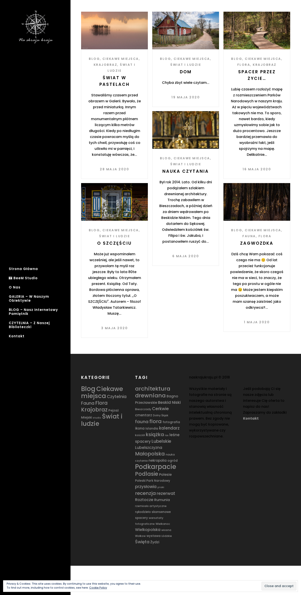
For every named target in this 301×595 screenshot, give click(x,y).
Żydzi (154, 542)
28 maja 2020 (114, 169)
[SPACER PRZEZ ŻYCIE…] (256, 30)
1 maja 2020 (257, 322)
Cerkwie (160, 409)
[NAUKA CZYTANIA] (185, 130)
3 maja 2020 (114, 328)
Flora (243, 64)
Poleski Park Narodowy (152, 481)
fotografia (171, 422)
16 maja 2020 (257, 169)
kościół (140, 435)
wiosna (166, 530)
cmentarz (143, 415)
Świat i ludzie (185, 64)
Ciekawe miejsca (120, 59)
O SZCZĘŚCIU (114, 243)
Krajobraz (105, 64)
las (167, 435)
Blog (94, 59)
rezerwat (166, 493)
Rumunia (162, 499)
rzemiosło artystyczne (151, 506)
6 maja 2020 (185, 256)
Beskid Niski (169, 402)
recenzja (145, 493)
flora (155, 421)
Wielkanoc (163, 524)
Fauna (249, 236)
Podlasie (146, 473)
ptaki (161, 487)
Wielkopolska (147, 529)
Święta (142, 542)
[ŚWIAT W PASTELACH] (114, 30)
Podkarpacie (155, 466)
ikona (140, 428)
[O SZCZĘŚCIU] (114, 202)
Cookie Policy (98, 587)
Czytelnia (116, 397)
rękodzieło (143, 512)
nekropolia (158, 460)
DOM (186, 72)
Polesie (165, 474)
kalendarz (169, 428)
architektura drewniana (152, 392)
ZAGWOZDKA (256, 243)
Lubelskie (161, 441)
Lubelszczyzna (148, 447)
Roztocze (144, 499)
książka (155, 434)
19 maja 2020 (185, 97)
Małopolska (150, 453)
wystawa (154, 536)
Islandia (151, 428)
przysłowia (146, 487)
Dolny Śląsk (160, 415)
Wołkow (140, 536)
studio (97, 417)
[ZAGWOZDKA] (256, 202)
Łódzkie (167, 536)
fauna (142, 422)
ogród (172, 460)
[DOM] (185, 30)
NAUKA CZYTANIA (185, 171)
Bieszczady (143, 409)
